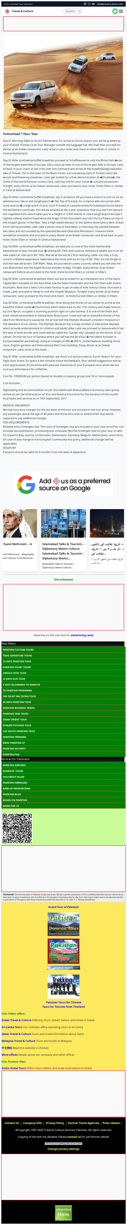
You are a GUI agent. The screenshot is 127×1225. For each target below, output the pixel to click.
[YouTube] (93, 4)
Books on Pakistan (15, 800)
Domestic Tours (13, 771)
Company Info (32, 1123)
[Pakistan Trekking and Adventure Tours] (63, 998)
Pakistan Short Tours (17, 667)
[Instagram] (89, 4)
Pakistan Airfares (14, 765)
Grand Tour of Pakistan (63, 907)
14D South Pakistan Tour (19, 731)
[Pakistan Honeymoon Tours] (63, 963)
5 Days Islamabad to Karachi (21, 684)
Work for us (11, 805)
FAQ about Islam (13, 776)
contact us (74, 1137)
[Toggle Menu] (121, 11)
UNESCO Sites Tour (14, 673)
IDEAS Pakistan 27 (14, 742)
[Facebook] (85, 4)
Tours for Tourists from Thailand (63, 1007)
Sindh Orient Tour (15, 719)
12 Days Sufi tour (14, 678)
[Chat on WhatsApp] (115, 11)
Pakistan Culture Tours (18, 649)
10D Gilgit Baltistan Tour (19, 696)
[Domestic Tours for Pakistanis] (63, 936)
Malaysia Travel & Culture (19, 1041)
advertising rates (82, 635)
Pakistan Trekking (14, 737)
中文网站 (7, 1048)
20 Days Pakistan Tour (17, 702)
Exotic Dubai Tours (14, 1068)
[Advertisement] (64, 24)
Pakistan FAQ (11, 754)
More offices (10, 1055)
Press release (111, 1123)
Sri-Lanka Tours (12, 1027)
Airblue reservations (16, 788)
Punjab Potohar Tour (17, 725)
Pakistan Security (14, 748)
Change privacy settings (63, 1149)
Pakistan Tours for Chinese (63, 1002)
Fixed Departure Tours (17, 655)
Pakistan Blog (12, 794)
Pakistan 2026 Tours (15, 713)
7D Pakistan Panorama (17, 690)
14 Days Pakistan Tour (17, 661)
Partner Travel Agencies (83, 1123)
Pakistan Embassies (15, 782)
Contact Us (12, 1123)
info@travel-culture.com (110, 3)
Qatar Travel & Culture (17, 1034)
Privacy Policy (55, 1123)
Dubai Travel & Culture (17, 1020)
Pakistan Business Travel (19, 707)
